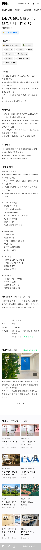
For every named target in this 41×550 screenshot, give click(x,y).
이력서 (18, 10)
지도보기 (17, 337)
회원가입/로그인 (23, 4)
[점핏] (5, 3)
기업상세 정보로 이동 (29, 350)
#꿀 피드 (27, 10)
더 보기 (19, 403)
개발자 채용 (7, 10)
